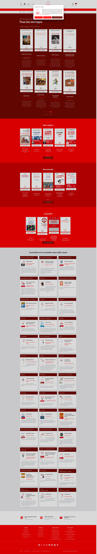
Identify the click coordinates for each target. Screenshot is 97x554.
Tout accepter (38, 17)
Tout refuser (47, 17)
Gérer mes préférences (57, 17)
